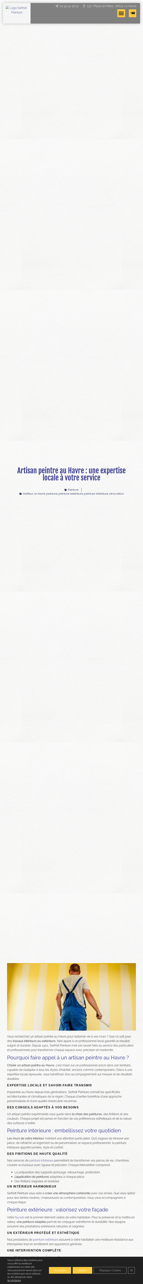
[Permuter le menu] (121, 13)
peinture (51, 494)
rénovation (116, 494)
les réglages (14, 1280)
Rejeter (82, 1270)
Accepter (60, 1270)
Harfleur (28, 494)
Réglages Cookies (110, 1270)
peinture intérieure (96, 494)
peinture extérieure (70, 494)
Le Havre (39, 494)
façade (19, 1217)
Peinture (73, 490)
